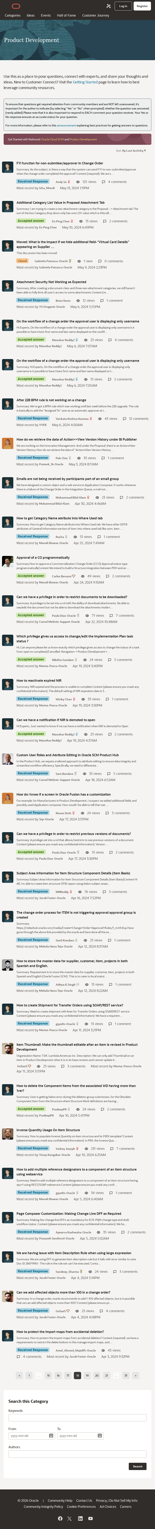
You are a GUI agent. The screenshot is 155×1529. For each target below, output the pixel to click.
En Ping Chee (61, 221)
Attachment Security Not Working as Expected (51, 282)
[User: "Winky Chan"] (7, 684)
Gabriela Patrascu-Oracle (51, 261)
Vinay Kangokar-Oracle (54, 1155)
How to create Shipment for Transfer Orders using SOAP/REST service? (70, 1005)
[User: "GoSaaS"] (7, 1048)
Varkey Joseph (65, 1149)
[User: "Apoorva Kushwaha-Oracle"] (7, 1217)
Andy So (61, 182)
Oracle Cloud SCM (52, 139)
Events (46, 15)
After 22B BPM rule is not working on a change (51, 400)
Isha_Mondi (47, 188)
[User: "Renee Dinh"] (7, 798)
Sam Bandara (64, 774)
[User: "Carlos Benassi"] (7, 561)
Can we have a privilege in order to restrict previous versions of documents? (74, 834)
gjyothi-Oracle (65, 1024)
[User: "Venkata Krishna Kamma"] (7, 404)
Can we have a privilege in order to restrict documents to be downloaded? (72, 597)
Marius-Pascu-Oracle (53, 666)
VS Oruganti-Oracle (52, 307)
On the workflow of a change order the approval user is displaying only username (78, 321)
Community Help (60, 1500)
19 (87, 1375)
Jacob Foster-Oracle (52, 898)
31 (126, 1375)
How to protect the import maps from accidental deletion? (60, 1331)
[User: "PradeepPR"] (7, 1089)
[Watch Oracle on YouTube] (90, 1518)
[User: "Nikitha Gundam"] (7, 640)
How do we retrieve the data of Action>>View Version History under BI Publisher (77, 439)
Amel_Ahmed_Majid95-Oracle (76, 1350)
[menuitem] (123, 6)
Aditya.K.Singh (65, 984)
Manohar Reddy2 (63, 340)
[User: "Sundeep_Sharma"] (7, 1257)
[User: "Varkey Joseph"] (7, 1134)
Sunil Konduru (65, 940)
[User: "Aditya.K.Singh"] (7, 965)
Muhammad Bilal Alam (71, 497)
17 (68, 1375)
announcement (66, 125)
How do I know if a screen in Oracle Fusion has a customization (64, 794)
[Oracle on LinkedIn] (80, 1518)
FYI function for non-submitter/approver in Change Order (60, 163)
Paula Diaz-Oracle (64, 615)
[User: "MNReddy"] (7, 877)
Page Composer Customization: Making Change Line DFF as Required (69, 1213)
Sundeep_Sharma (67, 1272)
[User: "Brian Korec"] (7, 286)
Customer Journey (95, 15)
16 (58, 1375)
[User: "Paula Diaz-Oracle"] (7, 601)
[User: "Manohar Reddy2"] (7, 325)
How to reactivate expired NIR (39, 680)
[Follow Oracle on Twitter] (70, 1518)
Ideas (31, 15)
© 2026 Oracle (28, 1500)
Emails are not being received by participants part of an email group (68, 479)
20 (96, 1375)
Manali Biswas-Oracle (53, 543)
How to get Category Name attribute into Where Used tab (60, 518)
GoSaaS (22, 1066)
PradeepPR (59, 1109)
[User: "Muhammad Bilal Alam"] (7, 482)
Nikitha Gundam (63, 660)
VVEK (43, 425)
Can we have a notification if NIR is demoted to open (56, 720)
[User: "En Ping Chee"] (7, 206)
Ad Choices (108, 1506)
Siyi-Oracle (46, 819)
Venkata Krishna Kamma (72, 419)
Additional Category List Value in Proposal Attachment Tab (61, 202)
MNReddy (62, 892)
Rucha (60, 537)
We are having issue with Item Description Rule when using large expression (74, 1253)
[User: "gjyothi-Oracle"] (7, 1009)
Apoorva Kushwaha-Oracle (73, 1232)
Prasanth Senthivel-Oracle (56, 1238)
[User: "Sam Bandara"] (7, 759)
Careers (125, 1506)
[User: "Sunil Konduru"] (7, 916)
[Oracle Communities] (108, 6)
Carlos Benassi (61, 576)
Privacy (101, 1500)
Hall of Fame (66, 15)
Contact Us (84, 1500)
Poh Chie (62, 458)
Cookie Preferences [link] (81, 1506)
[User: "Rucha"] (7, 522)
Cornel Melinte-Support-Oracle (59, 622)
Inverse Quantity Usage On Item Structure (48, 1130)
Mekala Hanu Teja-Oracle (56, 946)
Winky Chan (64, 699)
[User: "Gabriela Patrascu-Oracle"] (7, 246)
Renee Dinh (63, 813)
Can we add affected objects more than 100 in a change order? (63, 1292)
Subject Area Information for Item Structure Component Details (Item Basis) (73, 873)
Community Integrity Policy (43, 1506)
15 (48, 1375)
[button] (133, 150)
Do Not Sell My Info (123, 1500)
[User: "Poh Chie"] (7, 443)
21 (106, 1375)
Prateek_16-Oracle (51, 464)
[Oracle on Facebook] (60, 1518)
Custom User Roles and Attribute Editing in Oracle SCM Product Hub (68, 755)
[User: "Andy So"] (7, 167)
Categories (12, 15)
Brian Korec (63, 300)
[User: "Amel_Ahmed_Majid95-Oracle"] (7, 1335)
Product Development (83, 139)
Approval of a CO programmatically (43, 557)
